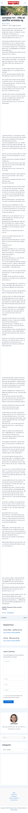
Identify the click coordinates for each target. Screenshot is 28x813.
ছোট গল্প (12, 632)
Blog (14, 793)
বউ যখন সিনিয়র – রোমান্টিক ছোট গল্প (12, 630)
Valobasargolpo (14, 810)
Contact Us (14, 794)
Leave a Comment (7, 632)
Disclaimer (14, 796)
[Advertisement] (14, 120)
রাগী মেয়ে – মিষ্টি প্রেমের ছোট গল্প (11, 638)
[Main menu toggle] (25, 2)
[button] (2, 3)
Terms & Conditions (14, 798)
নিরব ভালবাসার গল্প (10, 613)
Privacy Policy (14, 800)
